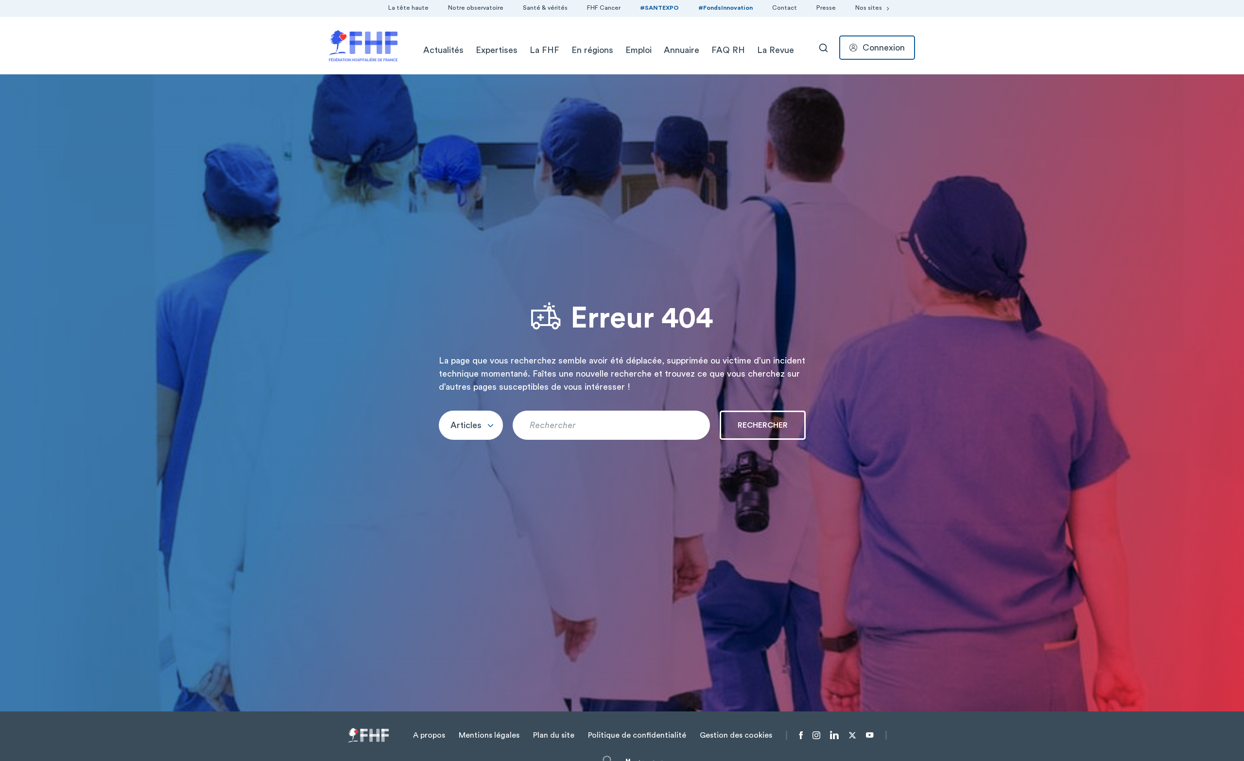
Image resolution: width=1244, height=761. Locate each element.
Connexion (884, 47)
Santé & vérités (545, 8)
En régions (592, 50)
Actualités (443, 50)
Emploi (638, 50)
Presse (826, 8)
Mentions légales (489, 735)
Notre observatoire (475, 8)
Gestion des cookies (736, 735)
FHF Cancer (604, 8)
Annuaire (681, 50)
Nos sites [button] (868, 8)
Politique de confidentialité (637, 735)
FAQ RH (728, 50)
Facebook (801, 735)
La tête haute (408, 8)
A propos (429, 735)
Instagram (816, 735)
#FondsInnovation (725, 8)
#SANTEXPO (659, 8)
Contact (784, 8)
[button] (471, 425)
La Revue (775, 50)
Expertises (497, 50)
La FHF (544, 50)
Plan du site (553, 735)
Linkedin (834, 735)
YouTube (870, 735)
